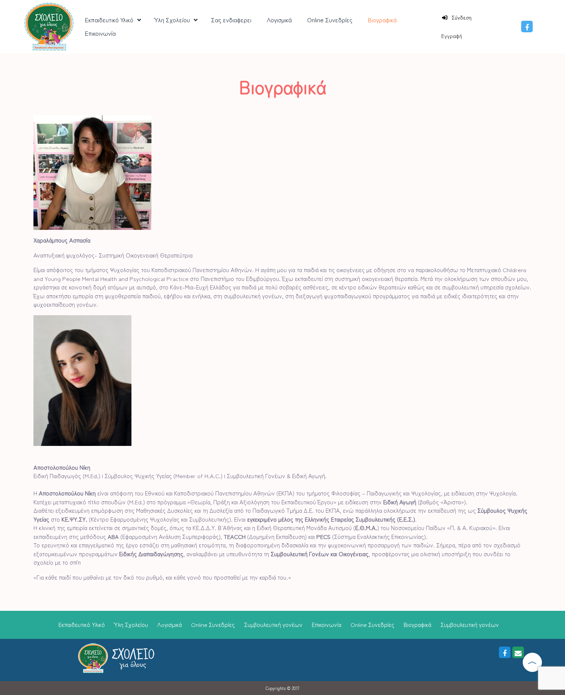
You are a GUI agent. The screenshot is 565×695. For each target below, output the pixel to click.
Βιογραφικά (417, 624)
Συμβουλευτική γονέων (273, 624)
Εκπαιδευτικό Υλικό (81, 624)
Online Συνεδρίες (213, 624)
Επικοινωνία (326, 624)
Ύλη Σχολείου (131, 624)
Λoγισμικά (169, 624)
